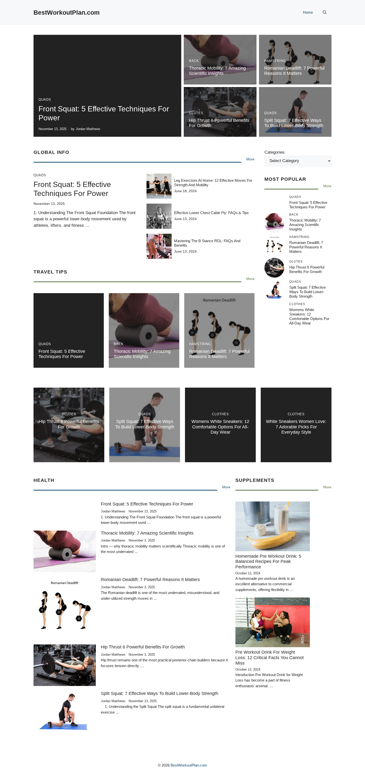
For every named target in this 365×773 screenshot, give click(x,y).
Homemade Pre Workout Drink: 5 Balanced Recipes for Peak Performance (268, 561)
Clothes (220, 414)
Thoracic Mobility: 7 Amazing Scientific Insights (217, 71)
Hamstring (275, 61)
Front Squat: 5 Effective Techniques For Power (61, 354)
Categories (274, 152)
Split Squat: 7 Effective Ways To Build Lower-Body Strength (293, 123)
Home (308, 12)
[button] (324, 12)
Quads (44, 99)
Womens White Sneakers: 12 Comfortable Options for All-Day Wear (309, 316)
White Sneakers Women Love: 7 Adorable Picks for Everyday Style (296, 427)
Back (194, 61)
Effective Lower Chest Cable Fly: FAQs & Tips (211, 213)
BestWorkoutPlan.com (67, 12)
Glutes (196, 113)
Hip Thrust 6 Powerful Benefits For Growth (306, 269)
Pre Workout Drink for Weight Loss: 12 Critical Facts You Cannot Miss (269, 657)
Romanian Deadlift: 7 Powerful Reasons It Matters (294, 71)
